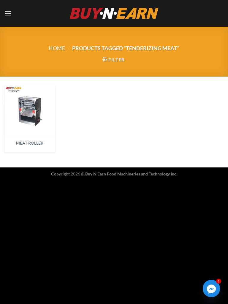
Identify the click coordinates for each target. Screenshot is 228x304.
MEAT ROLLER (29, 142)
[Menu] (8, 13)
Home (57, 48)
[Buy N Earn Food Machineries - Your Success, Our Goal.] (114, 13)
